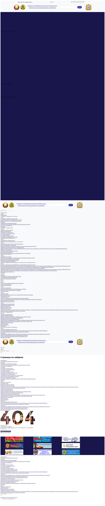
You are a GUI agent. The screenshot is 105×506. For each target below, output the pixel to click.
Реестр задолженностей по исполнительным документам (15, 41)
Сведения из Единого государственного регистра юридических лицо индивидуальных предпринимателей (28, 54)
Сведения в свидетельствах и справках (10, 66)
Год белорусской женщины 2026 (8, 30)
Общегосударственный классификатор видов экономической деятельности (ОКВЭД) (22, 51)
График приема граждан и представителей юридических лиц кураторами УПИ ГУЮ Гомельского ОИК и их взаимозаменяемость (33, 36)
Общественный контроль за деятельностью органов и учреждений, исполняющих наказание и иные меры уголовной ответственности (35, 53)
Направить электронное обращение (9, 88)
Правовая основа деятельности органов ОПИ (12, 35)
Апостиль (2, 100)
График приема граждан (6, 85)
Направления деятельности (7, 125)
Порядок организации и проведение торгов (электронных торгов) (17, 43)
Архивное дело (4, 68)
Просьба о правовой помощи (8, 47)
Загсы (1, 61)
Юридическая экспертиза (7, 75)
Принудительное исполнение (8, 33)
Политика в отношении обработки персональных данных (15, 19)
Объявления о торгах (5, 42)
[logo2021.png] (19, 7)
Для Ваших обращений (6, 178)
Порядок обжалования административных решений (14, 102)
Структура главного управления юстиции (11, 14)
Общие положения (5, 78)
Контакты (2, 21)
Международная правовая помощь (9, 46)
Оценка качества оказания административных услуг (14, 103)
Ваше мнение (4, 93)
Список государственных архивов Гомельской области (14, 72)
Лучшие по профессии (6, 20)
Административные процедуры (8, 191)
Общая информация (5, 24)
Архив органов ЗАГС (5, 64)
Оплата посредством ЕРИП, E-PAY (9, 39)
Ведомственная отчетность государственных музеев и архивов (16, 69)
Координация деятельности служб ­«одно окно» (12, 83)
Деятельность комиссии (6, 25)
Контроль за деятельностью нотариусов (10, 57)
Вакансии (3, 95)
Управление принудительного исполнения (11, 32)
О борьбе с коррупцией (6, 23)
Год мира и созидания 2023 (7, 26)
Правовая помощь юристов (7, 76)
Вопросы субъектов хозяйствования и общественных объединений (17, 48)
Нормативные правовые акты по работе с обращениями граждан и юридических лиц (22, 90)
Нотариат (2, 56)
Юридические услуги (6, 79)
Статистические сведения (7, 55)
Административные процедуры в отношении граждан (14, 99)
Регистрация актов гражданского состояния (11, 62)
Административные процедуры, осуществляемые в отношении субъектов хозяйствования (23, 98)
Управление (3, 107)
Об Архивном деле (5, 70)
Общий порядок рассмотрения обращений (11, 87)
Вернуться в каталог (5, 432)
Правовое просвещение (6, 92)
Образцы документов (6, 38)
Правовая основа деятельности (8, 18)
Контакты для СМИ (5, 199)
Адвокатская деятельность (7, 77)
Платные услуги (4, 71)
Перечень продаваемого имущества (9, 45)
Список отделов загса (6, 63)
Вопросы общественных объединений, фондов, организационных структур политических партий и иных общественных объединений (35, 49)
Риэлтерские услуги (5, 80)
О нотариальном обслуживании (8, 58)
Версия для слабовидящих (25, 2)
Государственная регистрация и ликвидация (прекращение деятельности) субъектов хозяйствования (27, 50)
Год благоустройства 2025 (7, 28)
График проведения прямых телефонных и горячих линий (15, 86)
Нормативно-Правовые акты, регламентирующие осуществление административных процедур (25, 101)
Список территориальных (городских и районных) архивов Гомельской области (21, 73)
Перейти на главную (5, 431)
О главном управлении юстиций (8, 13)
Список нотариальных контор (8, 60)
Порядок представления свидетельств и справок (13, 65)
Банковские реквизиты (6, 40)
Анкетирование (4, 94)
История (2, 17)
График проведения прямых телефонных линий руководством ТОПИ (18, 34)
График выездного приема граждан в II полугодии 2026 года (16, 91)
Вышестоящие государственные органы (10, 16)
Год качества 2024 (5, 27)
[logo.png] (88, 7)
